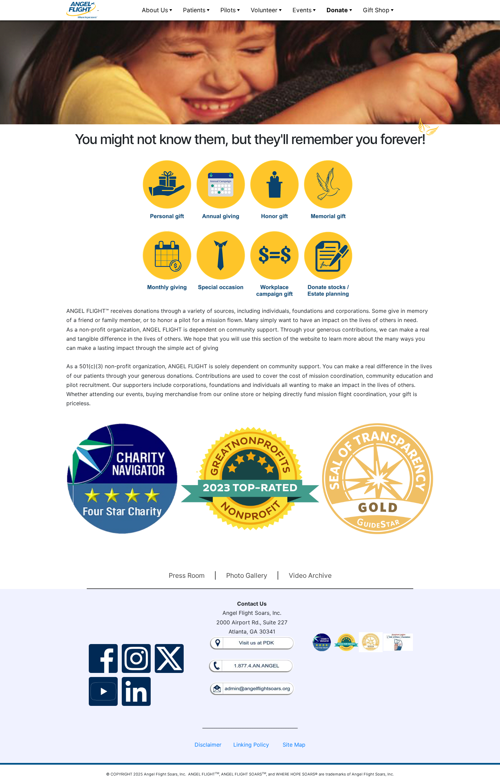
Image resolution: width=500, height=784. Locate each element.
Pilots (228, 10)
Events (302, 10)
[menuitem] (156, 10)
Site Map (294, 744)
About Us (155, 10)
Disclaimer (208, 744)
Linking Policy (251, 744)
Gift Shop (376, 10)
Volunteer (264, 10)
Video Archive (310, 575)
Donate (337, 10)
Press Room (187, 575)
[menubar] (267, 10)
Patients (194, 10)
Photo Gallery (246, 575)
